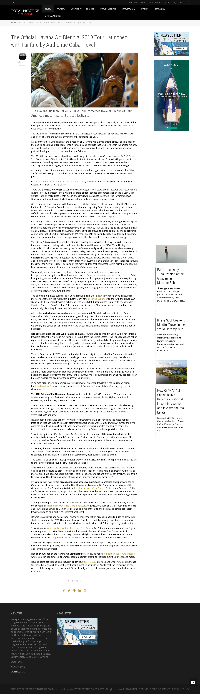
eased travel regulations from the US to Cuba (68, 528)
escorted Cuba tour (98, 298)
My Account (178, 2)
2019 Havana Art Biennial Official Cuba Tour (61, 181)
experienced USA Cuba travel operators (66, 505)
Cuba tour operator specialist (101, 275)
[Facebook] (13, 2)
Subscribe (133, 2)
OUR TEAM (16, 661)
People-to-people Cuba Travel (89, 488)
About (144, 2)
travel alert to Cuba (45, 386)
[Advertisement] (171, 188)
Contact (166, 2)
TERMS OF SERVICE (160, 689)
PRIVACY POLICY (180, 689)
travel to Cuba (89, 561)
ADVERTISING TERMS (137, 689)
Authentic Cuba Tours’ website (119, 553)
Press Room (155, 2)
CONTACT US (18, 671)
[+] (171, 254)
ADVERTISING (18, 666)
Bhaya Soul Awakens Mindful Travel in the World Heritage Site (171, 324)
